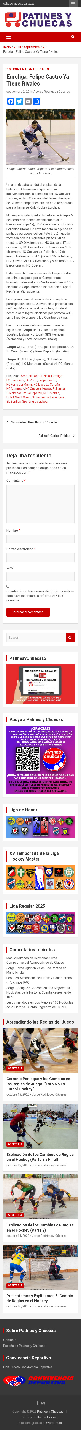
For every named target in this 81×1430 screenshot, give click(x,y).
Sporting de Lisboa (35, 401)
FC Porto (31, 380)
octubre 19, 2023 (17, 1094)
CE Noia (45, 376)
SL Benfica (13, 401)
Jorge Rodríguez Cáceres (52, 91)
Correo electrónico (21, 549)
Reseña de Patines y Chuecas (24, 1346)
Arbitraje (15, 1068)
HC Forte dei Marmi (19, 384)
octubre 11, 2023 (17, 1235)
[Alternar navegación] (8, 37)
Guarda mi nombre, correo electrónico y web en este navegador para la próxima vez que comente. (40, 595)
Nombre (13, 530)
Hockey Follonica (53, 388)
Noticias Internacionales (27, 69)
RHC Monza (51, 393)
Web (9, 568)
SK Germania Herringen (48, 397)
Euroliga (56, 376)
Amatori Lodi (29, 376)
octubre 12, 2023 (17, 1165)
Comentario (16, 480)
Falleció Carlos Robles (54, 436)
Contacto (10, 1340)
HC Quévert (33, 388)
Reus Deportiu (32, 393)
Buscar (70, 637)
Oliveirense (14, 393)
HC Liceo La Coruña (47, 384)
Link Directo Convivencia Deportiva (27, 1367)
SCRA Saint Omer (18, 397)
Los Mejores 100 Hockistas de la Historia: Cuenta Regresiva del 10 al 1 (38, 992)
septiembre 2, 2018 (19, 91)
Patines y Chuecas (50, 1412)
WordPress (54, 1423)
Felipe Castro (47, 380)
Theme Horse (46, 1417)
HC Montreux (15, 388)
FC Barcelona (15, 380)
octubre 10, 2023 (17, 1306)
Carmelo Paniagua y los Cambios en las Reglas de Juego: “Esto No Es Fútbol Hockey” (38, 1083)
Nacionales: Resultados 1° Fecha (34, 422)
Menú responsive (73, 3)
